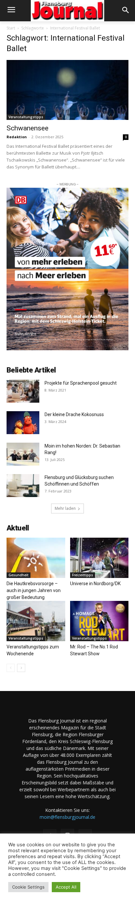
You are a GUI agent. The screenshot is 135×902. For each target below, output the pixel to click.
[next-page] (21, 668)
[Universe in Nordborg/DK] (99, 558)
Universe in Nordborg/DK (95, 583)
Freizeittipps (82, 575)
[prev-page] (11, 668)
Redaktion (17, 136)
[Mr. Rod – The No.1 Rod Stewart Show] (99, 621)
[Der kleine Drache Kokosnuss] (23, 422)
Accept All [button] (66, 887)
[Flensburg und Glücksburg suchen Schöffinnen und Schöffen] (23, 485)
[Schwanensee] (67, 90)
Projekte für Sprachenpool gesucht (81, 383)
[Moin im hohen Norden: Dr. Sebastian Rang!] (23, 454)
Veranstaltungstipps (26, 117)
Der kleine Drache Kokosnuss (74, 414)
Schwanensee (27, 128)
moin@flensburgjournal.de (67, 817)
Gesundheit (19, 575)
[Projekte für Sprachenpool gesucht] (23, 391)
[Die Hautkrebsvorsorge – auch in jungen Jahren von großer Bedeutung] (36, 558)
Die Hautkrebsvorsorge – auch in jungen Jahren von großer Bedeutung (34, 590)
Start (11, 28)
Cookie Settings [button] (28, 887)
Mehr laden (65, 508)
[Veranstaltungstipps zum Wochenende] (36, 621)
